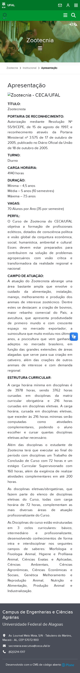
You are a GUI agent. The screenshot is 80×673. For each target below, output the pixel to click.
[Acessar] (71, 24)
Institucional (30, 68)
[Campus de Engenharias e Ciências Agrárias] (4, 15)
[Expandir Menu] (65, 15)
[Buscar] (74, 15)
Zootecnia (40, 40)
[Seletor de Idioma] (75, 24)
